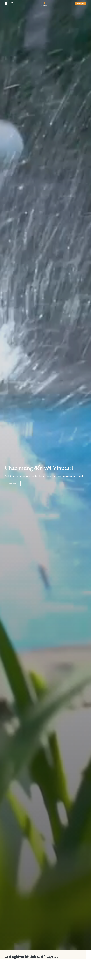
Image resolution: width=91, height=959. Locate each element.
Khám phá (12, 483)
